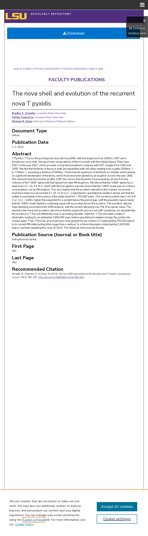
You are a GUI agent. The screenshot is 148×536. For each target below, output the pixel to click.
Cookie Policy (24, 524)
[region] (74, 512)
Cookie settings (33, 520)
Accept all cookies (117, 506)
